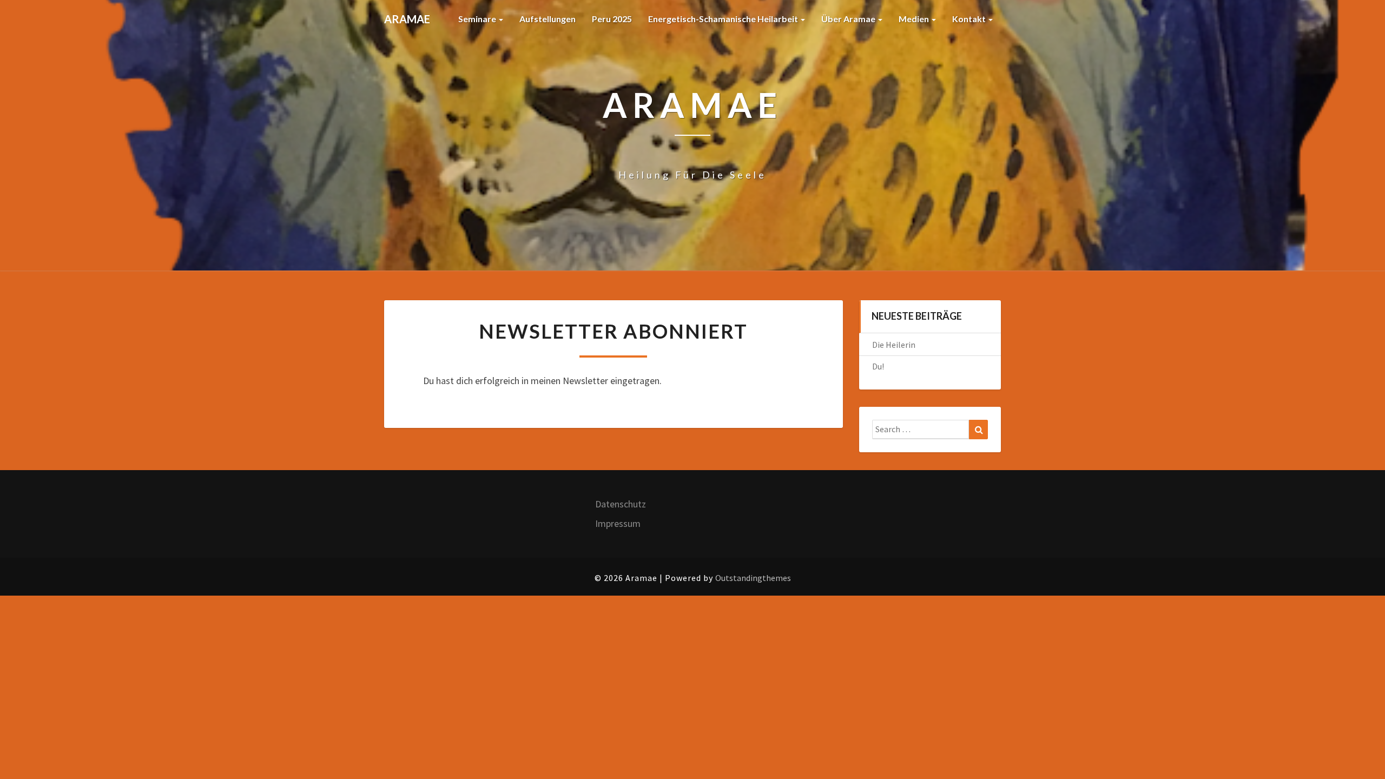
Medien (915, 19)
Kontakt (969, 19)
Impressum (618, 523)
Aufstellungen (547, 19)
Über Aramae (849, 19)
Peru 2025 (612, 19)
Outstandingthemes (753, 577)
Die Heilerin (893, 344)
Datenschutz (620, 504)
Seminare (478, 19)
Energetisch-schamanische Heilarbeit (724, 19)
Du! (878, 366)
